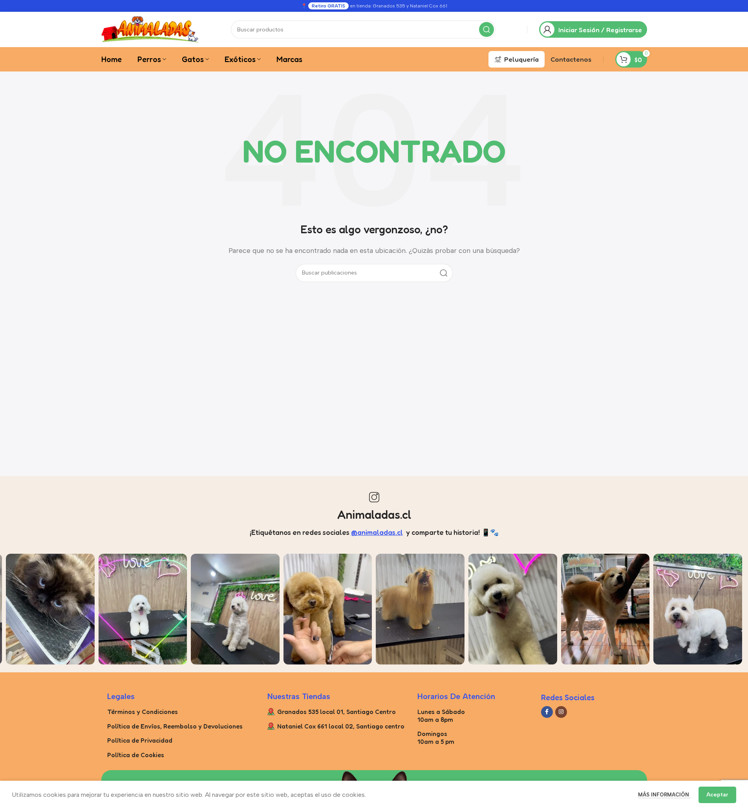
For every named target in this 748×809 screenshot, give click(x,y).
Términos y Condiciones (142, 712)
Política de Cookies (135, 755)
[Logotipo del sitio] (150, 29)
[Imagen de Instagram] (50, 609)
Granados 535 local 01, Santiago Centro (336, 712)
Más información (664, 795)
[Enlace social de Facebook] (547, 712)
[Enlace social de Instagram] (561, 712)
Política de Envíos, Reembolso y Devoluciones (175, 726)
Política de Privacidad (139, 740)
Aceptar (717, 794)
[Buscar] (486, 29)
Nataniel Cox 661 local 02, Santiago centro (340, 726)
